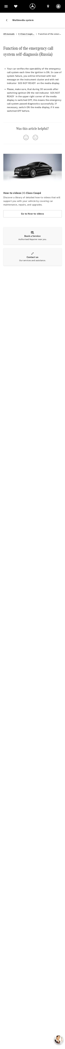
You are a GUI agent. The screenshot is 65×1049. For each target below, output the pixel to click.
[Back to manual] (7, 20)
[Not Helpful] (35, 137)
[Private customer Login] (58, 6)
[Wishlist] (15, 6)
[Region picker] (48, 6)
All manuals (9, 34)
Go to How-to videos (32, 213)
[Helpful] (26, 137)
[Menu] (6, 6)
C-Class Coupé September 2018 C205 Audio (26, 34)
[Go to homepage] (32, 6)
